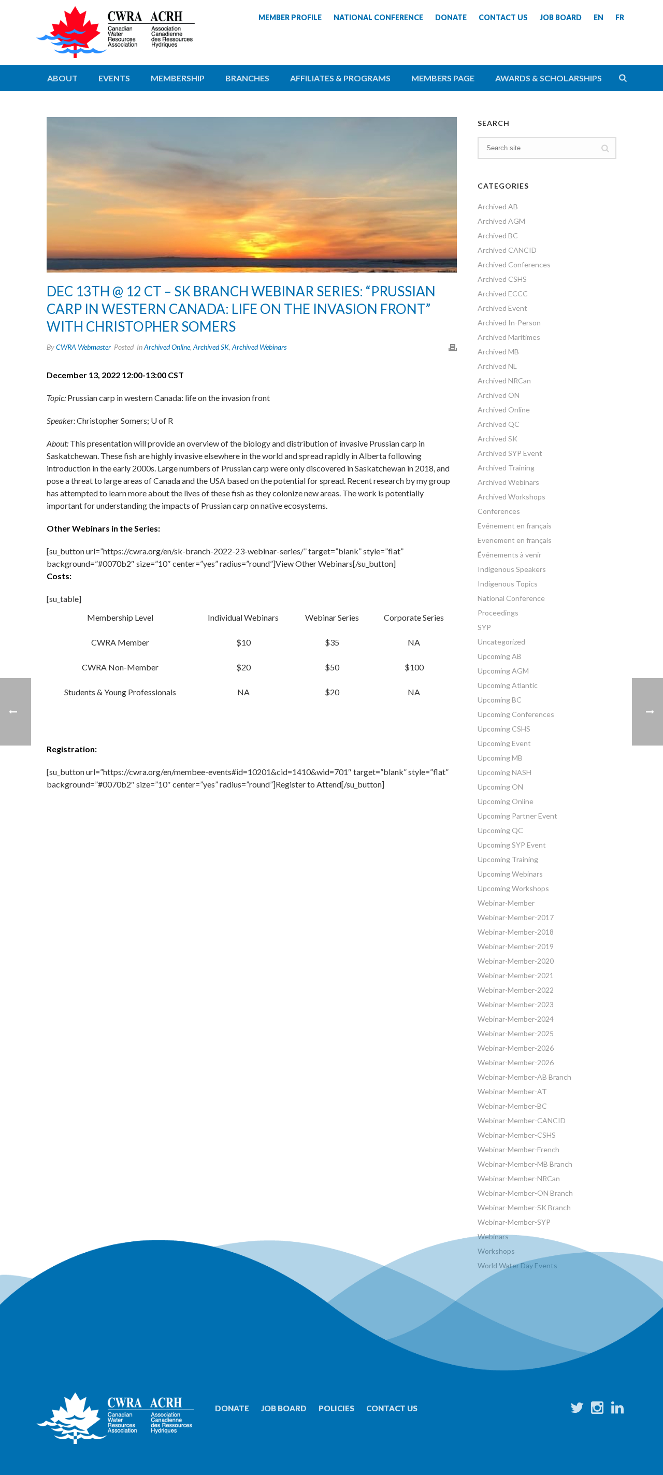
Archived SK (211, 346)
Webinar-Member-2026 (516, 1047)
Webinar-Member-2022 (516, 989)
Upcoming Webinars (510, 873)
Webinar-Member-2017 (516, 917)
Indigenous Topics (508, 583)
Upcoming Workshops (513, 888)
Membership (178, 78)
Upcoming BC (500, 699)
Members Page (442, 78)
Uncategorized (501, 641)
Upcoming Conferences (516, 714)
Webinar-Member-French (518, 1149)
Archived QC (499, 424)
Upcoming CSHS (504, 728)
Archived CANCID (507, 250)
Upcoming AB (500, 656)
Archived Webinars (259, 346)
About (62, 78)
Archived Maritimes (509, 337)
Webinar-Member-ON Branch (525, 1192)
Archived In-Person (509, 322)
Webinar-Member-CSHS (517, 1134)
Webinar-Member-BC (512, 1105)
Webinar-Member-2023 (516, 1004)
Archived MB (498, 351)
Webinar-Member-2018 (516, 931)
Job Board (284, 1408)
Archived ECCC (503, 293)
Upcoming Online (506, 801)
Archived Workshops (511, 496)
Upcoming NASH (504, 772)
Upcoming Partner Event (517, 815)
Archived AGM (501, 221)
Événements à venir (509, 554)
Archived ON (499, 395)
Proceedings (498, 612)
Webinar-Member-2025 (516, 1033)
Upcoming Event (504, 743)
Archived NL (497, 366)
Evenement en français (515, 540)
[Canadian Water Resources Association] (115, 41)
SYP (484, 627)
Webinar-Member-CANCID (522, 1120)
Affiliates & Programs (340, 78)
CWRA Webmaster (83, 346)
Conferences (499, 511)
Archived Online (167, 346)
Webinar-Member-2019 (516, 946)
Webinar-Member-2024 (516, 1018)
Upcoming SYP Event (512, 844)
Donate (232, 1408)
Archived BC (498, 235)
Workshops (496, 1251)
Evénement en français (515, 525)
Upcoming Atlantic (508, 685)
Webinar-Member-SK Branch (524, 1207)
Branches (247, 78)
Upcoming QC (500, 830)
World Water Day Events (517, 1265)
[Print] (453, 346)
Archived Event (502, 308)
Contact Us (391, 1408)
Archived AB (498, 206)
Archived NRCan (504, 380)
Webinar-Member (506, 902)
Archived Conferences (514, 264)
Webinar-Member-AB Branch (524, 1076)
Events (114, 78)
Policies (336, 1408)
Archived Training (506, 467)
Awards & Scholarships (548, 78)
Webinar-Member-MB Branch (525, 1163)
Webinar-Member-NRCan (519, 1178)
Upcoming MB (500, 757)
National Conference (511, 598)
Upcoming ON (500, 786)
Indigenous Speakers (512, 569)
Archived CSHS (502, 279)
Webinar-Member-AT (512, 1091)
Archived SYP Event (510, 453)
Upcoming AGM (503, 670)
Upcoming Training (508, 859)
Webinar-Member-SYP (514, 1222)
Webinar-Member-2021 (516, 975)
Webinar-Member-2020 (516, 960)
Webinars (493, 1236)
